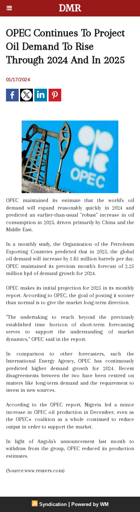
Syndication (53, 504)
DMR (70, 8)
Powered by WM (90, 504)
